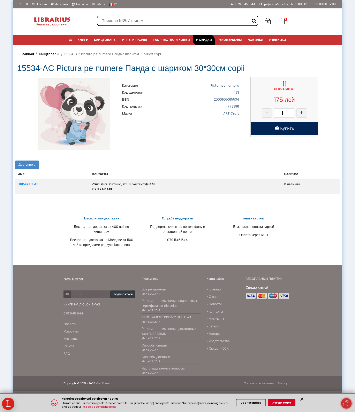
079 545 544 (73, 313)
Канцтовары (49, 54)
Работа (100, 4)
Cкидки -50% (218, 348)
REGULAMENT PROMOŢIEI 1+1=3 (166, 317)
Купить (286, 128)
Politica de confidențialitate (99, 407)
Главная (27, 54)
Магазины (61, 4)
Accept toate (281, 403)
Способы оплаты (155, 345)
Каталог (214, 326)
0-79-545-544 (244, 4)
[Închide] (302, 399)
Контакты (81, 4)
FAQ (66, 353)
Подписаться (123, 294)
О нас (212, 296)
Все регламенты (154, 289)
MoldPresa (103, 383)
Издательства (219, 341)
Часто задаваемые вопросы (163, 368)
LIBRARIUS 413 (28, 184)
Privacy (282, 383)
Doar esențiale (251, 403)
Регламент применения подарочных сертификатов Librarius (169, 303)
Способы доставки (156, 357)
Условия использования (259, 383)
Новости (41, 4)
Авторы (214, 333)
